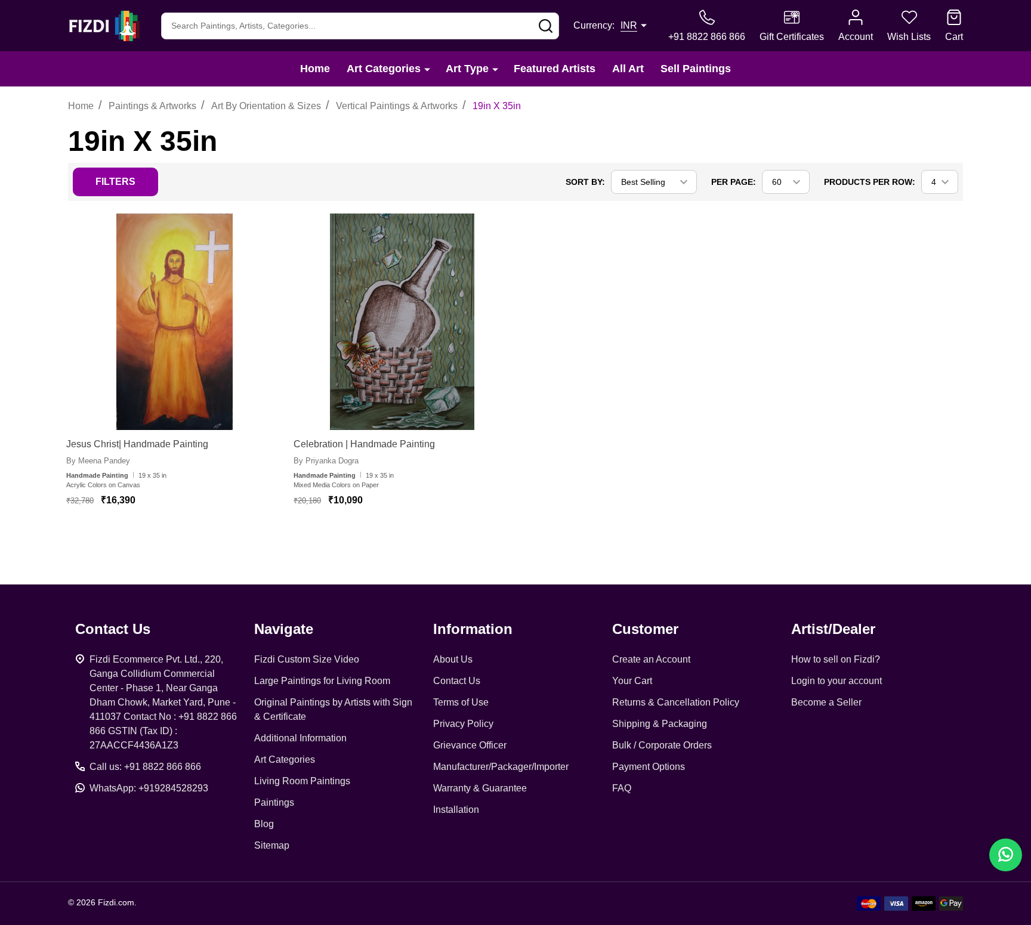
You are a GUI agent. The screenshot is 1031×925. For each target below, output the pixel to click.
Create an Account (651, 659)
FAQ (621, 788)
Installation (456, 810)
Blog (264, 824)
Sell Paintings (695, 69)
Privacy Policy (463, 724)
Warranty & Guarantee (480, 788)
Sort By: (585, 182)
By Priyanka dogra (326, 460)
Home (315, 69)
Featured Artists (554, 69)
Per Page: (733, 182)
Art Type (467, 69)
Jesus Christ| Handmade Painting (137, 444)
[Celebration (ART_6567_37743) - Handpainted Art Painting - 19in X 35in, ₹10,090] (402, 322)
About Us (453, 659)
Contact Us (456, 681)
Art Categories (384, 69)
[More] (427, 68)
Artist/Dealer (833, 629)
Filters (115, 182)
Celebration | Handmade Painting (364, 444)
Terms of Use (461, 702)
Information (473, 629)
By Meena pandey (98, 460)
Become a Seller (826, 702)
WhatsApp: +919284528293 (148, 788)
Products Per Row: (869, 182)
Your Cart (632, 681)
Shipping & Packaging (659, 724)
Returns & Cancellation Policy (675, 702)
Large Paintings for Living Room (322, 681)
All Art (628, 69)
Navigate (283, 629)
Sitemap (271, 845)
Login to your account (836, 681)
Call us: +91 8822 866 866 (145, 767)
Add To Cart (164, 535)
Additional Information (300, 738)
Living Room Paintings (302, 781)
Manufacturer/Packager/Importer (501, 767)
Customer (645, 629)
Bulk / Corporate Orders (662, 745)
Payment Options (648, 767)
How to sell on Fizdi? (835, 659)
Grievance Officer (470, 745)
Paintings (274, 802)
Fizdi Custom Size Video (306, 659)
